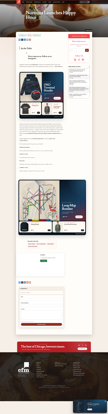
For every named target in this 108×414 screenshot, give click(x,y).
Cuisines (38, 369)
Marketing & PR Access (61, 364)
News (23, 2)
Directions (44, 260)
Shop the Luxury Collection (58, 116)
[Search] (88, 2)
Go (87, 50)
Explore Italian (50, 243)
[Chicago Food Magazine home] (18, 2)
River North (37, 35)
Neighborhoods (40, 371)
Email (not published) (24, 302)
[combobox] (83, 2)
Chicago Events (56, 2)
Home (37, 364)
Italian (30, 35)
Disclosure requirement (79, 373)
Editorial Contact (59, 365)
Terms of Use (76, 367)
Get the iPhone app (82, 348)
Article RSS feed (77, 369)
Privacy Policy (76, 365)
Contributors (37, 2)
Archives (44, 2)
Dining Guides (29, 2)
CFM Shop (39, 373)
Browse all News (31, 243)
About (49, 2)
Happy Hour (22, 35)
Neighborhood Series (41, 375)
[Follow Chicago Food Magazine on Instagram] (26, 53)
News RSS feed (77, 371)
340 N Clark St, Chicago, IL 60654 (48, 257)
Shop (63, 2)
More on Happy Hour (41, 243)
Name (22, 296)
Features (38, 367)
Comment (22, 309)
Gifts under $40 (40, 377)
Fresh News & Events (74, 66)
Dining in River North (32, 246)
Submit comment (41, 324)
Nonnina (21, 64)
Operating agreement (78, 375)
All (89, 66)
